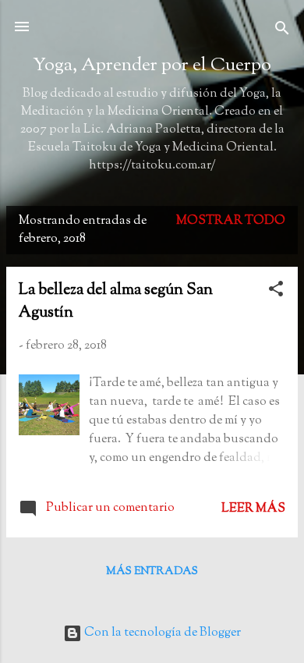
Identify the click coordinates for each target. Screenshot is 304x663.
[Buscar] (282, 31)
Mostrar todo (230, 221)
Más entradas (152, 572)
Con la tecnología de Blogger (161, 633)
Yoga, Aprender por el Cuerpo (152, 65)
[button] (276, 292)
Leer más (253, 509)
